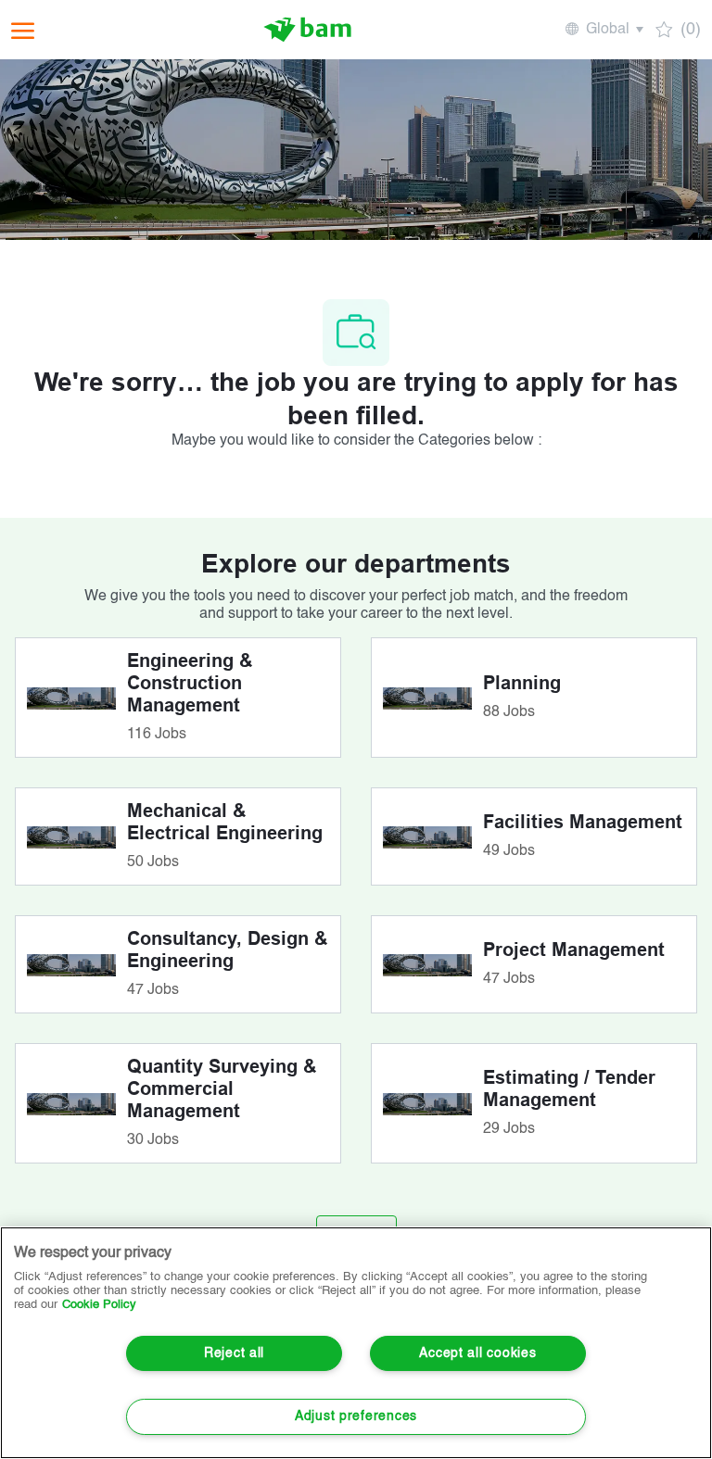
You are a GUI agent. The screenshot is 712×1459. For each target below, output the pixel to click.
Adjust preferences (356, 1416)
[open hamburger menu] (22, 30)
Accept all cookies (477, 1353)
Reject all (234, 1353)
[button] (603, 29)
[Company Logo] (307, 30)
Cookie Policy (99, 1305)
